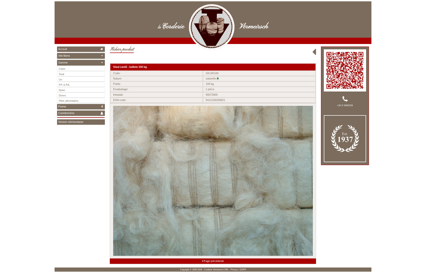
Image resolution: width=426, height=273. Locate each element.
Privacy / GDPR (238, 269)
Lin (60, 79)
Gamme (63, 62)
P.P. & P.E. (64, 84)
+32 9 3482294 (345, 105)
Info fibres (64, 55)
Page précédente (213, 261)
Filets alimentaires (68, 100)
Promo (62, 106)
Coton (62, 68)
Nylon (62, 90)
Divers (62, 95)
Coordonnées (66, 113)
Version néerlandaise (70, 121)
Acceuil (62, 49)
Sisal (61, 74)
